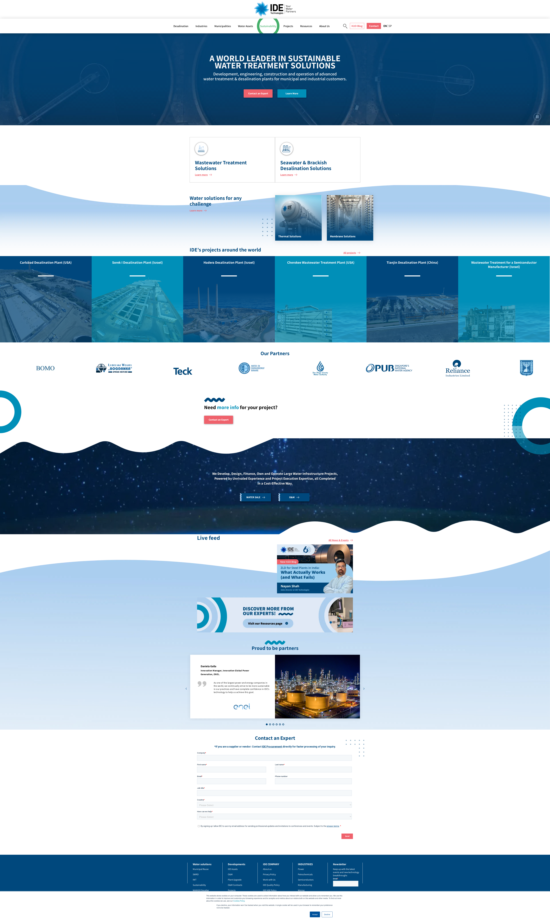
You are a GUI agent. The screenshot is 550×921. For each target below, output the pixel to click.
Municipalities (222, 26)
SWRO (196, 874)
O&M (230, 874)
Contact (374, 26)
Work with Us (269, 879)
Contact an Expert (258, 93)
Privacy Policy (269, 874)
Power (301, 869)
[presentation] (186, 689)
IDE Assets (233, 869)
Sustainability (268, 26)
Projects (288, 26)
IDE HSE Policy (269, 890)
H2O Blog (357, 26)
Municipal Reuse (201, 869)
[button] (267, 724)
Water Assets (245, 26)
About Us (324, 26)
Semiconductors (306, 879)
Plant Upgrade (234, 879)
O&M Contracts (235, 885)
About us (267, 869)
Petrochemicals (305, 874)
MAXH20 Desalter (201, 890)
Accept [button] (315, 914)
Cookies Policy (239, 901)
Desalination (180, 26)
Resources (306, 26)
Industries (201, 26)
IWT (195, 879)
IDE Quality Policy (271, 885)
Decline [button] (327, 914)
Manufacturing (305, 885)
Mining (301, 890)
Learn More (292, 93)
